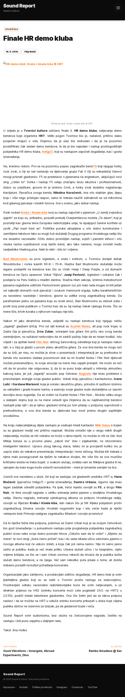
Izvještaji (11, 29)
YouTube (92, 687)
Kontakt (24, 687)
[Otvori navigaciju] (118, 7)
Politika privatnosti (42, 687)
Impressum (9, 687)
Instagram (62, 687)
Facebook (77, 687)
